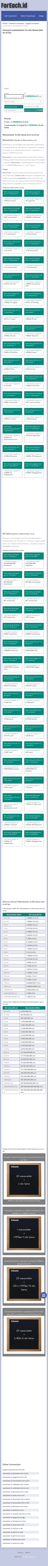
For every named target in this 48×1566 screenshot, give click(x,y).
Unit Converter (10, 16)
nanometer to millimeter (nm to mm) (16, 1484)
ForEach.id (18, 1557)
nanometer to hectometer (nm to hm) (16, 1503)
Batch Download (28, 16)
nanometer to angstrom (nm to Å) (14, 1477)
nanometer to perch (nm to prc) (14, 1536)
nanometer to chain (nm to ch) (13, 1525)
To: (25, 93)
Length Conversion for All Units (14, 1470)
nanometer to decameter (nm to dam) (16, 1499)
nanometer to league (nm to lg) (14, 1517)
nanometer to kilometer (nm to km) (15, 1506)
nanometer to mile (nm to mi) (13, 1510)
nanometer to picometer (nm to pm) (15, 1473)
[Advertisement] (24, 59)
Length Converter (32, 23)
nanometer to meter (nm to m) (13, 1495)
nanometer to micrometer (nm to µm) (16, 1481)
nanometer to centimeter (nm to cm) (16, 1488)
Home (5, 23)
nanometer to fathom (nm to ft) (14, 1539)
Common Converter (16, 23)
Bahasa (20, 1552)
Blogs (41, 16)
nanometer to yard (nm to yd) (13, 1543)
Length (6, 88)
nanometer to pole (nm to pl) (13, 1532)
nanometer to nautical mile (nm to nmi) (16, 1514)
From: (6, 93)
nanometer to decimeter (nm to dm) (15, 1492)
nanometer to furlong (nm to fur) (14, 1521)
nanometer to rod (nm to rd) (13, 1528)
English (27, 1552)
